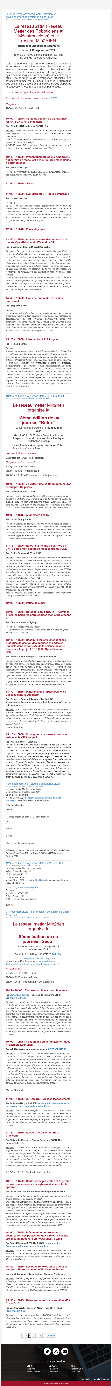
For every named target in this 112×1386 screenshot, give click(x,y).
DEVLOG (53, 1365)
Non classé (45, 19)
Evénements (30, 398)
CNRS (30, 1365)
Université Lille (55, 1371)
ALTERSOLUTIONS (57, 1049)
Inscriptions (30, 786)
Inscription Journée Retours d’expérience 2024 (33, 783)
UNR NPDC (76, 1371)
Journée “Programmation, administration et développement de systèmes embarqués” (31, 15)
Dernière (51, 1335)
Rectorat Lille (77, 1368)
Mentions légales (101, 1378)
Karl (10, 19)
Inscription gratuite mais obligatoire (22, 887)
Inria (73, 1365)
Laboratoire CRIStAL (16, 997)
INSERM (31, 1368)
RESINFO (53, 1368)
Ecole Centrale (33, 1371)
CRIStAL (57, 954)
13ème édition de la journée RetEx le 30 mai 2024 (35, 396)
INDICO (52, 98)
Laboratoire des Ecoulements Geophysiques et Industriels (33, 1244)
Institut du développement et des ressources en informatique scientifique (38, 1105)
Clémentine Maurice (19, 994)
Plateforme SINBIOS (15, 1310)
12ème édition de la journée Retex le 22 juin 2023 (35, 863)
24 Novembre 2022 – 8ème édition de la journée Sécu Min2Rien (37, 913)
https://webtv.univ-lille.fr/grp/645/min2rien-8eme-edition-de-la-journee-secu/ (32, 963)
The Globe (40, 879)
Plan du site (85, 1378)
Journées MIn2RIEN (33, 19)
